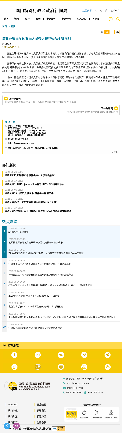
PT (112, 32)
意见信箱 (41, 404)
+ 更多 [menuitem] (115, 152)
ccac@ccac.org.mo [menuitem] (18, 139)
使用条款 (41, 422)
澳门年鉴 (13, 416)
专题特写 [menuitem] (66, 18)
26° (117, 10)
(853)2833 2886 (74, 392)
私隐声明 (41, 416)
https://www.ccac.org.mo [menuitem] (21, 143)
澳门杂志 (13, 410)
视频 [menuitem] (38, 18)
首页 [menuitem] (6, 18)
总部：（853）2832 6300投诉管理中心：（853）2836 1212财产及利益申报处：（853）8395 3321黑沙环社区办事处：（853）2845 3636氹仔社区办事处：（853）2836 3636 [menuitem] (27, 130)
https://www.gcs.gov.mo (78, 383)
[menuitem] (16, 19)
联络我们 (41, 410)
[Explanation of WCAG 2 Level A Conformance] (58, 428)
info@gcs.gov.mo (75, 388)
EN (117, 32)
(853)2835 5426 (95, 392)
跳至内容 (87, 10)
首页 (4, 26)
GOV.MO (12, 404)
